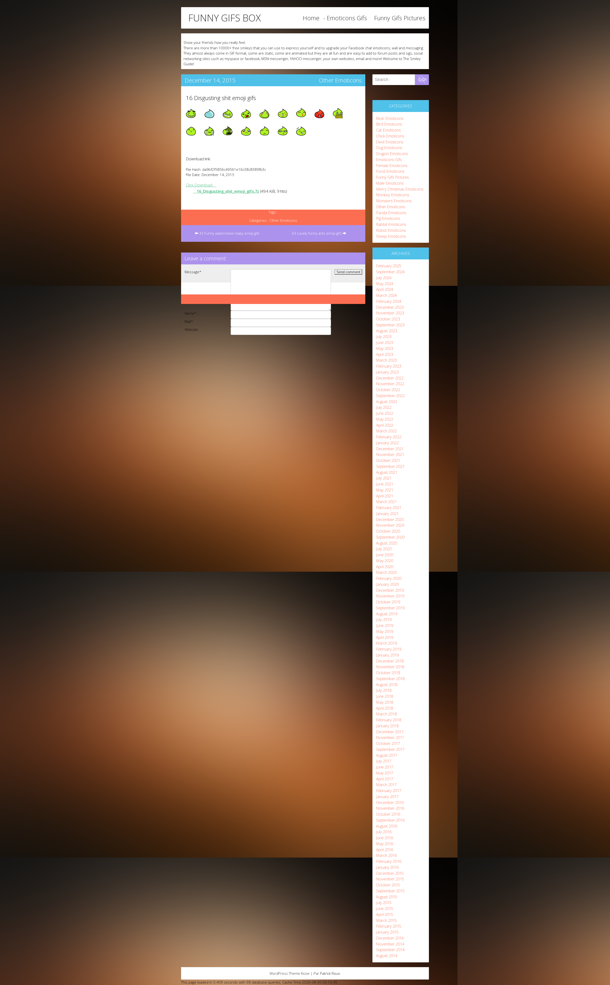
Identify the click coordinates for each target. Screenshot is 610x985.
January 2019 (387, 655)
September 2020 (390, 537)
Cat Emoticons (388, 130)
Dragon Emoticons (392, 153)
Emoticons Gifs (347, 18)
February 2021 (388, 507)
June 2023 (384, 342)
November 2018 (390, 666)
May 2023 (384, 348)
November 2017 (390, 737)
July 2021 (383, 478)
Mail (189, 321)
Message (193, 271)
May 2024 (384, 283)
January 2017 (387, 796)
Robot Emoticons (391, 230)
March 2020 (386, 572)
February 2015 (388, 926)
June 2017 (384, 767)
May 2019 (384, 631)
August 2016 (386, 826)
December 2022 (390, 378)
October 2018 (388, 672)
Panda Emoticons (391, 212)
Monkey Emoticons (392, 194)
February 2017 (388, 790)
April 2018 (384, 708)
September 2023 (390, 325)
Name (190, 313)
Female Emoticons (391, 165)
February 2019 (388, 649)
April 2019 (384, 637)
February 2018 (388, 719)
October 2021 (388, 460)
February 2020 (388, 578)
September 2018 (390, 678)
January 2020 (387, 584)
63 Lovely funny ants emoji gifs (317, 233)
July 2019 (383, 619)
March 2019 (386, 643)
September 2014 (390, 949)
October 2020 (388, 531)
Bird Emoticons (389, 124)
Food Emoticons (390, 171)
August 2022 (386, 401)
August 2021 (386, 472)
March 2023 (386, 360)
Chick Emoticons (390, 136)
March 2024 (386, 295)
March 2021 (386, 501)
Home (311, 18)
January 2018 (387, 725)
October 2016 (388, 814)
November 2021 (390, 454)
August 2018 (386, 684)
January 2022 (387, 442)
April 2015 (384, 914)
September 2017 (390, 749)
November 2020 (390, 525)
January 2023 (387, 372)
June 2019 (384, 625)
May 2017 (384, 773)
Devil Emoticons (389, 142)
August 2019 (386, 613)
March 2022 (386, 431)
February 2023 (388, 366)
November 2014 (390, 944)
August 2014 (386, 955)
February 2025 (388, 265)
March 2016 (386, 855)
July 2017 (383, 761)
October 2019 (388, 602)
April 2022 (384, 425)
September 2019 (390, 608)
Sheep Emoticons (391, 236)
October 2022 (388, 389)
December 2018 (390, 661)
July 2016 (383, 831)
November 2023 (390, 313)
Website (191, 329)
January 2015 (387, 932)
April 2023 (384, 354)
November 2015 (390, 879)
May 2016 (384, 843)
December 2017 (390, 731)
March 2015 (386, 920)
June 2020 (384, 554)
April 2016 (384, 849)
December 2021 (390, 448)
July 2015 (383, 902)
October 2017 (388, 743)
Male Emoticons (390, 183)
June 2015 (384, 908)
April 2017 (384, 779)
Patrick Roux (330, 973)
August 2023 (386, 330)
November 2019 (390, 596)
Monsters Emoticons (394, 200)
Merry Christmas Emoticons (399, 189)
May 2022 (384, 419)
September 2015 (390, 891)
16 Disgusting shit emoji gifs (221, 98)
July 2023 (383, 336)
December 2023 (390, 307)
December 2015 (390, 873)
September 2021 (390, 466)
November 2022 (390, 383)
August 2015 (386, 896)
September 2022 (390, 395)
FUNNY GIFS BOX (224, 18)
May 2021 (384, 490)
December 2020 (390, 519)
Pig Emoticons (388, 218)
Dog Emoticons (389, 147)
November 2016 (390, 808)
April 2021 (384, 496)
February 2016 (388, 861)
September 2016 (390, 820)
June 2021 (384, 484)
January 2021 (387, 513)
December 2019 (390, 590)
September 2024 (390, 271)
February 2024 (388, 301)
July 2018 (383, 690)
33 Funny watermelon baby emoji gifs (229, 233)
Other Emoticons (340, 80)
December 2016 (390, 802)
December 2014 (390, 938)
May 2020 (384, 560)
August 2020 (386, 543)
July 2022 (383, 407)
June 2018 (384, 696)
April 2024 (384, 289)
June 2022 (384, 413)
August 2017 (386, 755)
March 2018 (386, 714)
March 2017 (386, 784)
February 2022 (388, 436)
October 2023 (388, 319)
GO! (423, 79)
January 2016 (387, 867)
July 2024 (383, 277)
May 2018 (384, 702)
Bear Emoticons (389, 118)
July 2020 (383, 548)
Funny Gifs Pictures (399, 18)
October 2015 (388, 885)
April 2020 (384, 566)
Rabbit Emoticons (391, 224)
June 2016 (384, 837)
